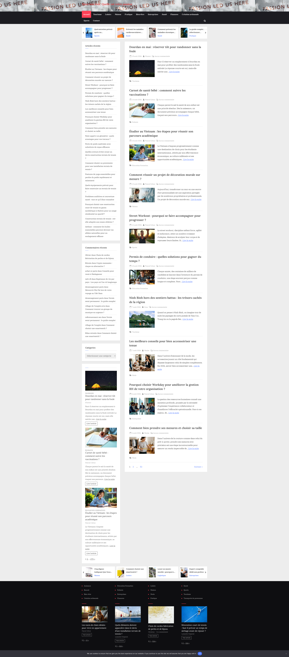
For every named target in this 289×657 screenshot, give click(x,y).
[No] (286, 653)
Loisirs (108, 14)
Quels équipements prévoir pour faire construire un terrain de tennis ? (100, 188)
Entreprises (153, 14)
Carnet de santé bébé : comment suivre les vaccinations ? (96, 456)
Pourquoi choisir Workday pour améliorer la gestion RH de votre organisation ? (99, 120)
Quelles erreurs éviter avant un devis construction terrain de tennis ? (100, 155)
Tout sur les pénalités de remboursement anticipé (198, 31)
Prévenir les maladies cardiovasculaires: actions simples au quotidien (103, 31)
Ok (200, 653)
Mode (134, 375)
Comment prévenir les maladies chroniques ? (135, 31)
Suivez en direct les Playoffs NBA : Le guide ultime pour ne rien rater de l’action (197, 571)
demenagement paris (94, 287)
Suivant (197, 467)
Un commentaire (162, 632)
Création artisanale (190, 14)
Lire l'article (91, 423)
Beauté (86, 590)
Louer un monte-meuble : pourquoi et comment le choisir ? (134, 571)
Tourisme (97, 14)
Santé (164, 14)
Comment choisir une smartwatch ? (103, 570)
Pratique (128, 14)
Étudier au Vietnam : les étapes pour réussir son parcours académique (101, 516)
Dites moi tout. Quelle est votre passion (107, 4)
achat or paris (91, 271)
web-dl (88, 279)
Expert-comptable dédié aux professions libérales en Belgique (167, 571)
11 (87, 640)
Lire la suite (174, 71)
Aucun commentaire (162, 56)
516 (120, 646)
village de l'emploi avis (95, 306)
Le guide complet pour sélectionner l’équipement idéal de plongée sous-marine (167, 31)
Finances (174, 14)
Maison (118, 14)
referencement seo (93, 317)
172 (92, 559)
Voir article (87, 635)
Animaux (87, 586)
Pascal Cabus (150, 99)
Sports (86, 20)
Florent (148, 56)
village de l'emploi (93, 325)
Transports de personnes (193, 598)
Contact (96, 20)
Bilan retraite (91, 333)
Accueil (86, 14)
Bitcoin (88, 263)
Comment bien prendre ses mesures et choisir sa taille (165, 428)
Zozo (146, 307)
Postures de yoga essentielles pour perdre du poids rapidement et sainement (100, 177)
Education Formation (140, 165)
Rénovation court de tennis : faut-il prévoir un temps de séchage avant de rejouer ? (194, 628)
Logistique (130, 575)
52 (141, 467)
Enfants (135, 122)
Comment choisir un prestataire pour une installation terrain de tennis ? (99, 166)
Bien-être (140, 14)
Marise (146, 350)
